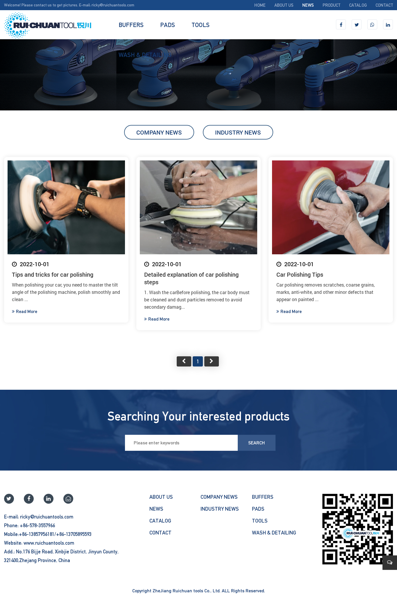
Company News (159, 132)
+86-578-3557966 (37, 525)
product (331, 5)
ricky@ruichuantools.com (113, 5)
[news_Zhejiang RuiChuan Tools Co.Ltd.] (47, 24)
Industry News (238, 132)
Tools (201, 24)
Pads (167, 24)
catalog (358, 5)
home (260, 5)
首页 (184, 361)
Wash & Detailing (145, 54)
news (308, 5)
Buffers (131, 24)
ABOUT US (284, 5)
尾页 (211, 361)
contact (384, 5)
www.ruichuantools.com (49, 543)
